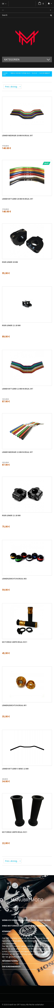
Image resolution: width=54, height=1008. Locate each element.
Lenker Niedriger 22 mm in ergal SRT (17, 452)
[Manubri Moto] (27, 37)
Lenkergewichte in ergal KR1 (14, 705)
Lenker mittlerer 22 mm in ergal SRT (17, 389)
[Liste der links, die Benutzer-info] (50, 3)
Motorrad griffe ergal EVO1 (14, 642)
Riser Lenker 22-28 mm (11, 325)
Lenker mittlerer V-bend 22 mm (15, 769)
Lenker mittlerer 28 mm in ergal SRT (17, 199)
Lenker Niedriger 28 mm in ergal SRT (17, 135)
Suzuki (34, 73)
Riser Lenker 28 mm (10, 262)
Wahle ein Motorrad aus (20, 73)
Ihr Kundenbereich (11, 966)
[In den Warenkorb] (29, 503)
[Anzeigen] (27, 106)
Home (5, 73)
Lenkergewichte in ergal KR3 (14, 579)
